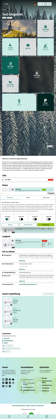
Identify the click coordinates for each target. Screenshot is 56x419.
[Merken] (13, 189)
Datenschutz (40, 405)
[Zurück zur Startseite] (6, 4)
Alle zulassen (46, 224)
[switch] (21, 219)
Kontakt (28, 405)
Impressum (33, 405)
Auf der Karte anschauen (48, 293)
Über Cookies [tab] (46, 197)
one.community (45, 388)
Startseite (3, 9)
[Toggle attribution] (52, 146)
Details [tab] (28, 197)
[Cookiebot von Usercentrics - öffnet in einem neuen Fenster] (48, 193)
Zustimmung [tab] (10, 197)
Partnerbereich (45, 390)
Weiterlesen (22, 260)
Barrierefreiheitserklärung (18, 405)
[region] (28, 130)
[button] (53, 410)
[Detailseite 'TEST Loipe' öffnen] (8, 243)
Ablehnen (10, 224)
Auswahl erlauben (28, 224)
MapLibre (49, 146)
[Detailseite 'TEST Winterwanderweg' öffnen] (8, 229)
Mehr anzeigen (6, 326)
